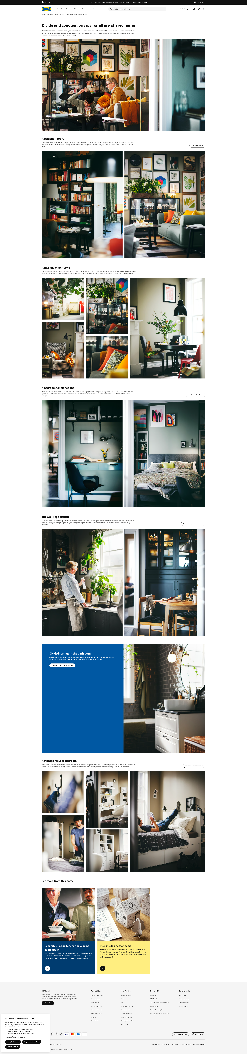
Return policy (125, 1010)
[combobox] (136, 9)
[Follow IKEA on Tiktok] (61, 1034)
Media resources (184, 999)
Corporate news (184, 1002)
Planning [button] (84, 9)
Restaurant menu (96, 1006)
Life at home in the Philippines (159, 1002)
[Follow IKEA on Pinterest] (56, 1034)
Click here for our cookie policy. (15, 1037)
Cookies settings (13, 1046)
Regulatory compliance (199, 1044)
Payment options (126, 1017)
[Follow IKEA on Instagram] (52, 1034)
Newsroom (182, 995)
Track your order (126, 1013)
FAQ (122, 1002)
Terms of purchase (185, 1044)
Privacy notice (165, 1044)
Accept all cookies (13, 1042)
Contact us (124, 1024)
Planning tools (95, 999)
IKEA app (93, 1017)
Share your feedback (127, 1021)
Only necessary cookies (31, 1042)
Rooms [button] (68, 9)
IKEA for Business (96, 1013)
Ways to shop (95, 1021)
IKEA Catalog (154, 1006)
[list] (123, 931)
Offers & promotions (97, 995)
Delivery (123, 999)
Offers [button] (76, 9)
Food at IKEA (95, 1002)
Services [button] (93, 9)
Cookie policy (156, 1044)
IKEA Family (153, 999)
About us (153, 995)
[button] (82, 204)
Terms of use (174, 1044)
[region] (25, 1033)
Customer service (126, 995)
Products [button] (60, 9)
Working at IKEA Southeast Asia (160, 1013)
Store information (96, 1010)
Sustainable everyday (156, 1010)
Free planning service (127, 1006)
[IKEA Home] (46, 9)
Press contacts (183, 1006)
